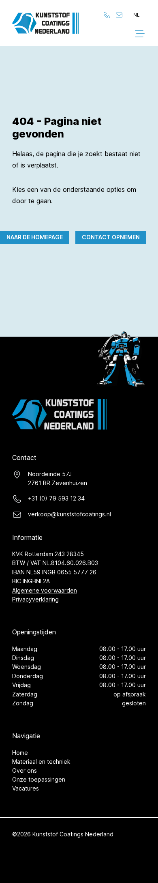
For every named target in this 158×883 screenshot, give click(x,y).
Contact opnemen (111, 237)
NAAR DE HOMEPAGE (34, 237)
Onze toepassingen (38, 779)
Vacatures (25, 788)
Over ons (24, 770)
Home (20, 752)
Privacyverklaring (35, 599)
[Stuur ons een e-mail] (119, 15)
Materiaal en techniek (41, 761)
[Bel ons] (107, 15)
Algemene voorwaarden (44, 590)
